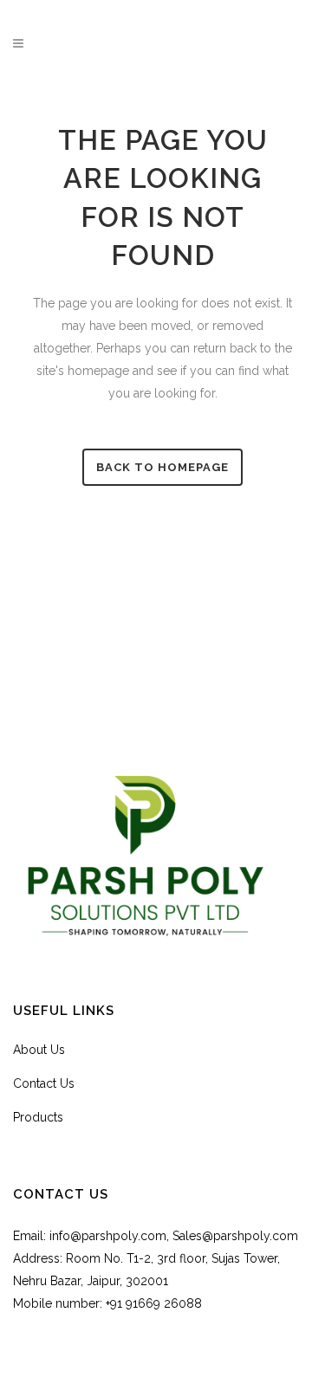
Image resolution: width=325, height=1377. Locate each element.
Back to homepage (162, 467)
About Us (39, 1050)
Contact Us (44, 1083)
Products (38, 1117)
